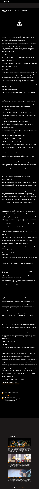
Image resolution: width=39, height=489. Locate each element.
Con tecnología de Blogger (20, 487)
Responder (7, 395)
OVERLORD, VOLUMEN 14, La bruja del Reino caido (16, 446)
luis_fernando (7, 392)
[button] (2, 13)
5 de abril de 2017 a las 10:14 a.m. (11, 397)
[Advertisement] (19, 426)
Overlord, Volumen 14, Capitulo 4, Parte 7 (14, 477)
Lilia (5, 397)
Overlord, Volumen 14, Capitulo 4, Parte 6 (14, 462)
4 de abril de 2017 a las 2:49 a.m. (14, 392)
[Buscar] (10, 2)
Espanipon (6, 1)
